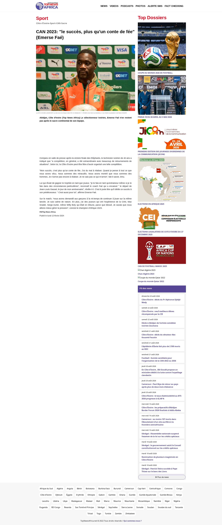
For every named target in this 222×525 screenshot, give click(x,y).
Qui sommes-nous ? (132, 521)
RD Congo (55, 507)
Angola (70, 488)
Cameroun (129, 488)
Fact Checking (174, 6)
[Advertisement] (86, 140)
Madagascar (76, 501)
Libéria (56, 501)
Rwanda (67, 507)
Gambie (112, 495)
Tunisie (108, 513)
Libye (65, 501)
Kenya (179, 495)
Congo (179, 488)
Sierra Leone (127, 507)
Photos (140, 6)
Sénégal (101, 507)
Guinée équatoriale (147, 495)
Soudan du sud (164, 507)
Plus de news (163, 477)
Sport (42, 18)
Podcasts (127, 6)
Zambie (118, 513)
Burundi (117, 488)
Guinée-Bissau (166, 495)
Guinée (132, 495)
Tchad (90, 513)
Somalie (139, 507)
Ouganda (43, 507)
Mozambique (144, 501)
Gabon (102, 495)
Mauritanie (129, 501)
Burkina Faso (104, 488)
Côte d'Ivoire (45, 495)
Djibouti (58, 495)
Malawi (89, 501)
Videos (114, 6)
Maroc (107, 501)
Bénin (79, 488)
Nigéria (177, 501)
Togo (99, 513)
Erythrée (80, 495)
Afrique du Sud (46, 488)
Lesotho (45, 501)
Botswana (90, 488)
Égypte (69, 495)
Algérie (60, 488)
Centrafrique (155, 488)
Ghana (122, 495)
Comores (169, 488)
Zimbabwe (130, 513)
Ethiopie (91, 495)
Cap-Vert (141, 488)
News (104, 6)
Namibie (157, 501)
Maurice (117, 501)
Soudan (150, 507)
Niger (167, 501)
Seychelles (113, 507)
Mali (98, 501)
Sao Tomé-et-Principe (84, 507)
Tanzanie (179, 507)
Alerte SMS (155, 6)
